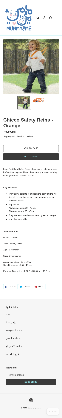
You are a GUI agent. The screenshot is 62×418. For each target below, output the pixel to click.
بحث (8, 314)
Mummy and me (34, 408)
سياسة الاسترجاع (14, 346)
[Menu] (57, 17)
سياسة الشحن (13, 338)
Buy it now (31, 156)
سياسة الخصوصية (14, 330)
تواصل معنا (11, 322)
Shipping (7, 136)
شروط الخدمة (12, 354)
